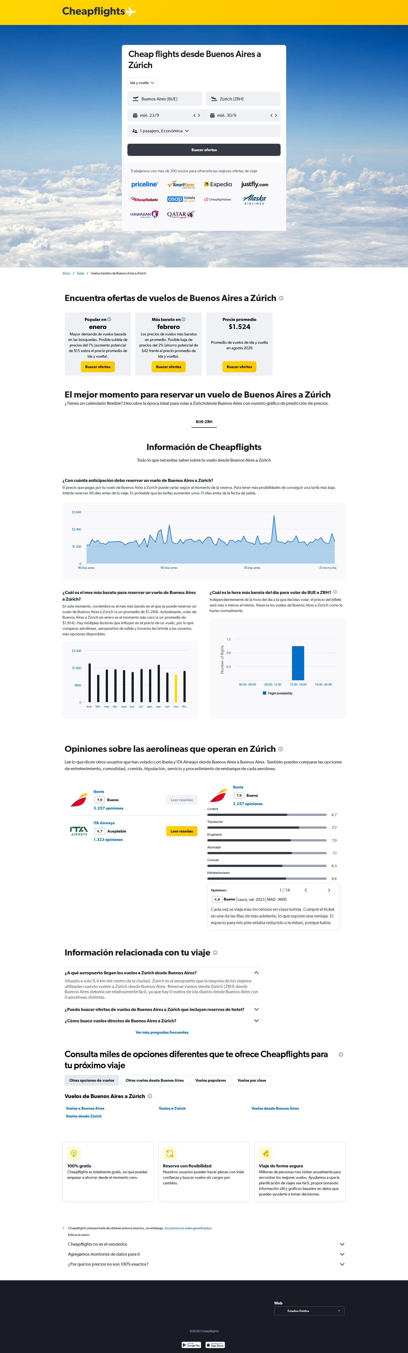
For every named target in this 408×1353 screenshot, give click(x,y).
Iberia (99, 791)
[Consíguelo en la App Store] (215, 1345)
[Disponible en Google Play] (191, 1345)
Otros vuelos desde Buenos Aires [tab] (155, 1080)
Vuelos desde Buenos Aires (275, 1108)
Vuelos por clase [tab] (252, 1080)
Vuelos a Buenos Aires (85, 1108)
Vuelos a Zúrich (172, 1108)
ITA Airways (104, 823)
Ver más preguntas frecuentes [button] (162, 1032)
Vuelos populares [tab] (210, 1080)
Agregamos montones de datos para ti (104, 1254)
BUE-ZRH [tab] (204, 421)
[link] (98, 366)
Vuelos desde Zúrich (84, 1116)
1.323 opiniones (108, 839)
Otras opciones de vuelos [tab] (91, 1080)
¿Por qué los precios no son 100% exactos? (108, 1264)
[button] (162, 115)
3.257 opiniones (108, 808)
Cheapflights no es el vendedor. (98, 1244)
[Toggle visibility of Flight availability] (278, 693)
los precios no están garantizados (188, 1228)
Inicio (66, 273)
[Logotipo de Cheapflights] (93, 12)
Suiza (80, 273)
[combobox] (142, 82)
